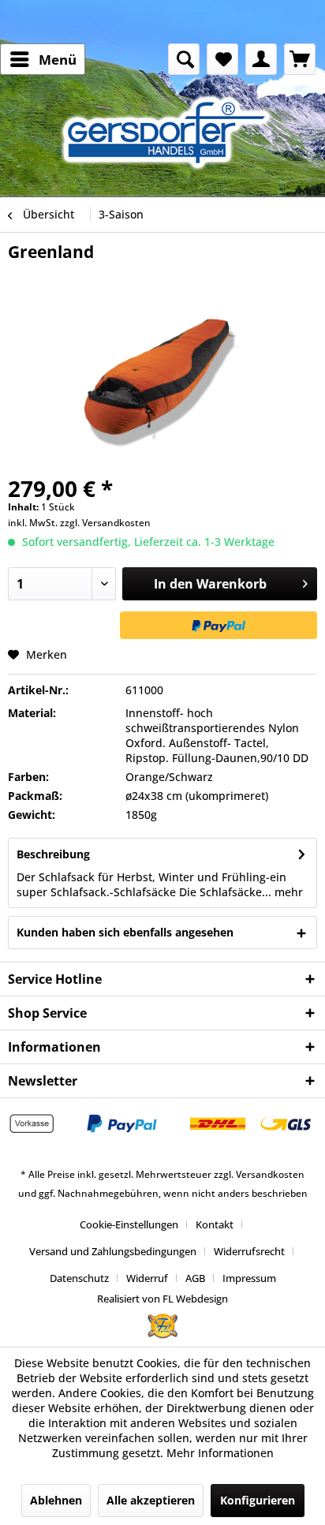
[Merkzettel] (222, 59)
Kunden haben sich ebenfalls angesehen (125, 932)
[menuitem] (42, 59)
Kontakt (214, 1224)
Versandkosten (270, 1174)
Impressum (249, 1278)
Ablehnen (56, 1500)
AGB (195, 1278)
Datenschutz (79, 1278)
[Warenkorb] (300, 59)
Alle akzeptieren (150, 1500)
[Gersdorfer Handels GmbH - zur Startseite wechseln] (170, 132)
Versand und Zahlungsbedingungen (112, 1251)
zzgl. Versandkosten (105, 522)
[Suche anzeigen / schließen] (184, 59)
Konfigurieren (257, 1500)
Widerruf (147, 1278)
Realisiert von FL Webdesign (162, 1298)
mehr (287, 891)
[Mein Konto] (261, 59)
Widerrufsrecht (249, 1251)
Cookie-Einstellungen (129, 1224)
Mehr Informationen (220, 1452)
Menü (58, 59)
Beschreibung (53, 854)
